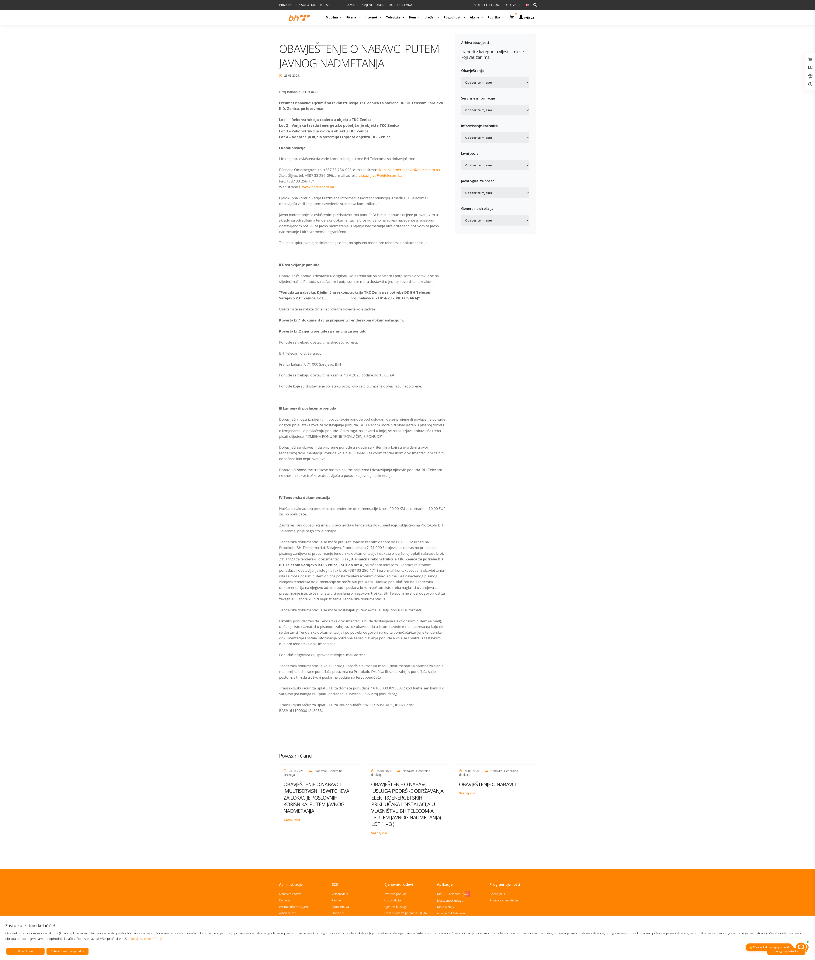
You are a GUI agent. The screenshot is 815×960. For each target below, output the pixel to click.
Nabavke (321, 771)
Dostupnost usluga (450, 900)
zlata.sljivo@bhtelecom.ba (380, 175)
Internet (371, 17)
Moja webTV (445, 907)
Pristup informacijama (294, 907)
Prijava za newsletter (504, 900)
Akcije (474, 17)
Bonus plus (497, 894)
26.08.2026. (296, 771)
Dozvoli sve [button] (25, 951)
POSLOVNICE (512, 5)
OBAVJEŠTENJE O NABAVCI (487, 784)
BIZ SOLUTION (305, 5)
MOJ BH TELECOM (487, 5)
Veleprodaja (340, 894)
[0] (512, 15)
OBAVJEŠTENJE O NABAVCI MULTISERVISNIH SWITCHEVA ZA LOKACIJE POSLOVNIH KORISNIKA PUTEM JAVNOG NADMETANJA (316, 797)
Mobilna (332, 17)
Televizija (393, 17)
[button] (512, 15)
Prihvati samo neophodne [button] (67, 951)
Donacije (338, 913)
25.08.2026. (384, 771)
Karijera (284, 900)
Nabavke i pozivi (290, 894)
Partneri (337, 900)
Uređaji (429, 17)
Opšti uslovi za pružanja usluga (405, 913)
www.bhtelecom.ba (318, 186)
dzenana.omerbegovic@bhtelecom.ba (409, 169)
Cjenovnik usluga (396, 907)
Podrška (494, 17)
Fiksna (351, 17)
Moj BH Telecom (449, 894)
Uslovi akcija (392, 900)
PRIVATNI (285, 5)
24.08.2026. (472, 771)
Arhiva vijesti (287, 913)
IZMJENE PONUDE (373, 5)
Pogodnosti (452, 17)
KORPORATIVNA (400, 5)
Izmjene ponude (395, 894)
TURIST (324, 5)
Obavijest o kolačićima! (145, 938)
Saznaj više (292, 820)
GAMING (352, 5)
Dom (412, 17)
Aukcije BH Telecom (451, 913)
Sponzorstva (340, 907)
